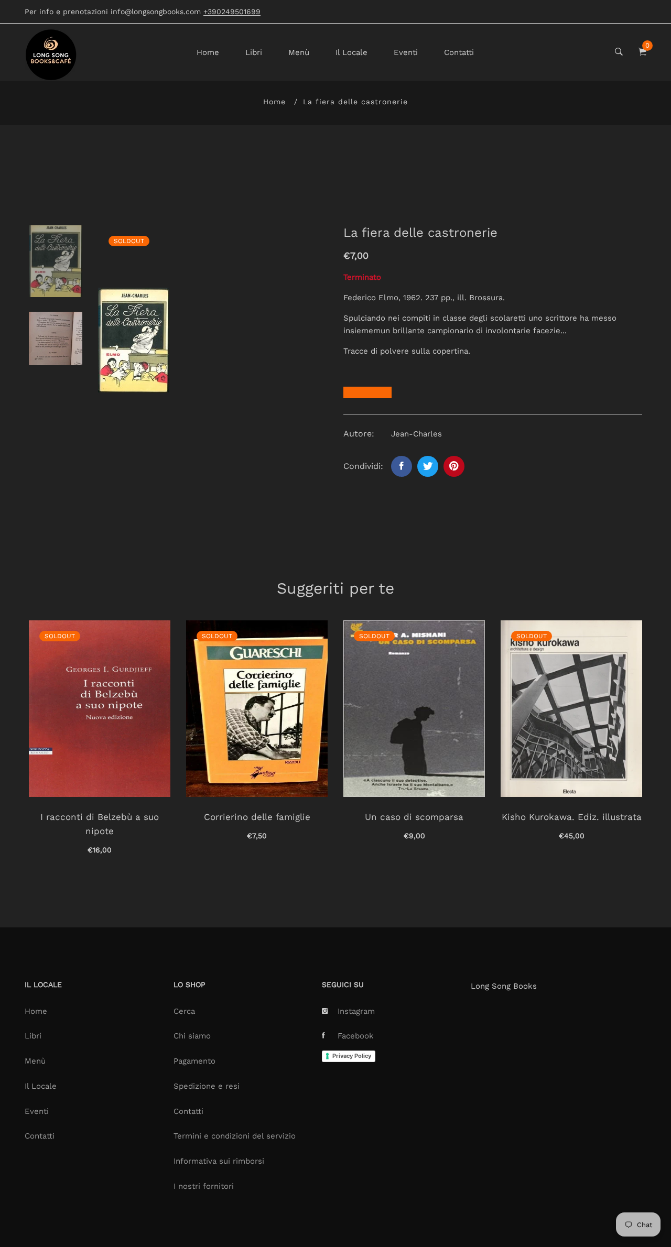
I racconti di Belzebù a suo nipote (99, 824)
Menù (298, 52)
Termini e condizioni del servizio (235, 1136)
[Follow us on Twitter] (427, 466)
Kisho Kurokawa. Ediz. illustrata (572, 817)
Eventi (406, 52)
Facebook (356, 1036)
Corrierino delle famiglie (257, 817)
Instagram (356, 1011)
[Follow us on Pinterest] (453, 466)
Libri (253, 52)
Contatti (459, 52)
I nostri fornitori (204, 1186)
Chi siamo (192, 1036)
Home (208, 52)
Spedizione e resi (207, 1086)
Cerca (184, 1011)
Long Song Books (504, 986)
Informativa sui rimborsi (219, 1161)
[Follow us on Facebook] (401, 466)
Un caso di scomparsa (414, 817)
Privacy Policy (351, 1055)
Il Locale (351, 52)
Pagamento (194, 1061)
